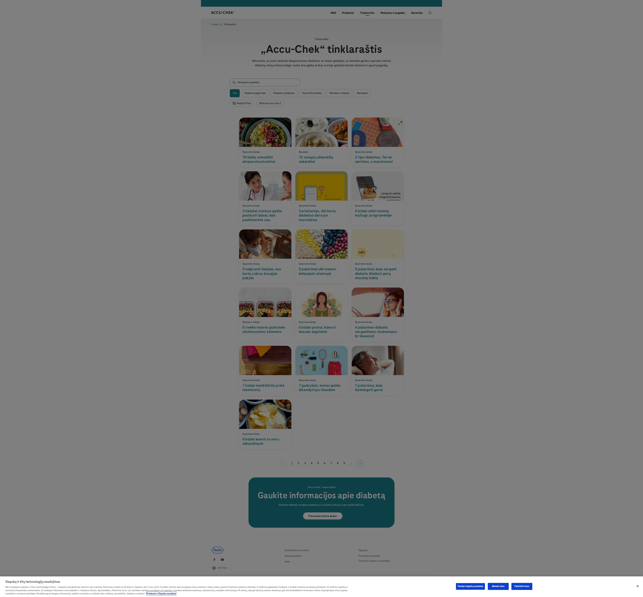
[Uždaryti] (637, 586)
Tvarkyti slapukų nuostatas (470, 586)
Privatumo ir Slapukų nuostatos (161, 593)
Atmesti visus (498, 586)
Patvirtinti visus (521, 586)
